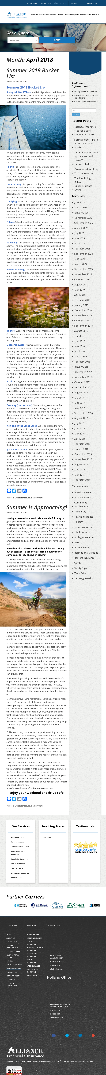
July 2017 (79, 397)
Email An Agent (45, 3)
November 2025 (83, 217)
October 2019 (81, 279)
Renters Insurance (84, 557)
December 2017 (83, 371)
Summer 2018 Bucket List (32, 73)
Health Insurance (83, 516)
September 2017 (83, 387)
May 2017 (79, 407)
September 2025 (83, 222)
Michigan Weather (84, 537)
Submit (57, 40)
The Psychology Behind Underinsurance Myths (83, 184)
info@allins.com (56, 969)
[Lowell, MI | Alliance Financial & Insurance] (16, 14)
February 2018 (82, 361)
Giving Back (74, 15)
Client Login (12, 941)
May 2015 (79, 474)
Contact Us (95, 15)
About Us (38, 15)
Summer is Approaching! (36, 507)
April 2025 (79, 243)
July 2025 (79, 233)
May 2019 (79, 289)
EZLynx (57, 1061)
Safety (77, 562)
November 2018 (83, 315)
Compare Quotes (85, 15)
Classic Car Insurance (19, 859)
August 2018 (81, 330)
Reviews (63, 3)
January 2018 (81, 366)
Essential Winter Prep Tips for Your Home (86, 171)
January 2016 (81, 449)
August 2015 (81, 464)
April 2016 (79, 438)
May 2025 (79, 238)
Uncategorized (21, 498)
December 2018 (83, 310)
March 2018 (80, 356)
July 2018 (79, 335)
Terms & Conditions (11, 984)
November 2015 (83, 459)
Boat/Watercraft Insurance (18, 853)
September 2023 (83, 269)
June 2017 (79, 402)
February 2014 (82, 479)
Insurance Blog (13, 968)
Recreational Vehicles (86, 552)
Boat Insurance (82, 497)
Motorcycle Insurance (20, 873)
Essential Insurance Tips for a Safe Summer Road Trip (85, 130)
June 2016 (79, 428)
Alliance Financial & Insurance (18, 1061)
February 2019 (82, 300)
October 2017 (81, 382)
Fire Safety (80, 511)
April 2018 (79, 351)
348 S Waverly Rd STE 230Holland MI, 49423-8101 (60, 1005)
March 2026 (80, 207)
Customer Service (62, 15)
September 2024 (83, 253)
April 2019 (79, 294)
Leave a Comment (35, 498)
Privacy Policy (13, 979)
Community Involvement (81, 504)
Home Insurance (83, 527)
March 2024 (80, 264)
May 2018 (79, 346)
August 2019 (81, 284)
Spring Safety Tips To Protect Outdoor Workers (86, 143)
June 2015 (79, 469)
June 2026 (79, 202)
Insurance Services (49, 15)
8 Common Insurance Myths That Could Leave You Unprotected (86, 158)
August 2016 (81, 418)
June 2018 (79, 341)
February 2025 (82, 248)
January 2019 (81, 305)
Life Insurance (82, 532)
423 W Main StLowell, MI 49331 (56, 956)
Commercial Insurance (20, 846)
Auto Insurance (82, 492)
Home (33, 15)
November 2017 (83, 377)
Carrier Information (12, 946)
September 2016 (83, 413)
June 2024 (79, 258)
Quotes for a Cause (12, 956)
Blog (56, 3)
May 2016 (79, 433)
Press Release (81, 547)
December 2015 (83, 454)
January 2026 (81, 212)
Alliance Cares (13, 951)
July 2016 (79, 423)
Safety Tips (80, 568)
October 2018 (81, 320)
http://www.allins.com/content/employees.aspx (30, 788)
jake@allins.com (56, 1017)
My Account (91, 3)
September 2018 (83, 325)
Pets (76, 542)
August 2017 (81, 392)
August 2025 (81, 228)
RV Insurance (16, 878)
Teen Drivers (81, 573)
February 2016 (82, 443)
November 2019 (83, 274)
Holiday (78, 521)
